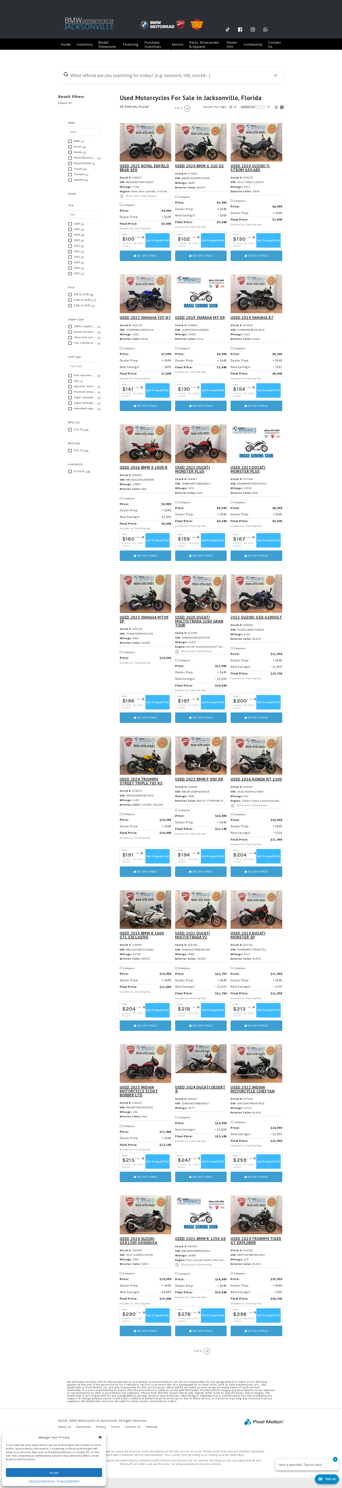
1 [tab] (171, 49)
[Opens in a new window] (227, 29)
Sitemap (151, 1427)
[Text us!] (327, 1480)
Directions (83, 1427)
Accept (54, 1473)
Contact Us (274, 44)
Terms (115, 1427)
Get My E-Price (146, 255)
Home (66, 44)
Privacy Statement (68, 1481)
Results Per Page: (215, 106)
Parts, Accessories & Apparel (204, 44)
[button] (100, 1437)
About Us (64, 1427)
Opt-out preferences (42, 1481)
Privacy (101, 1427)
